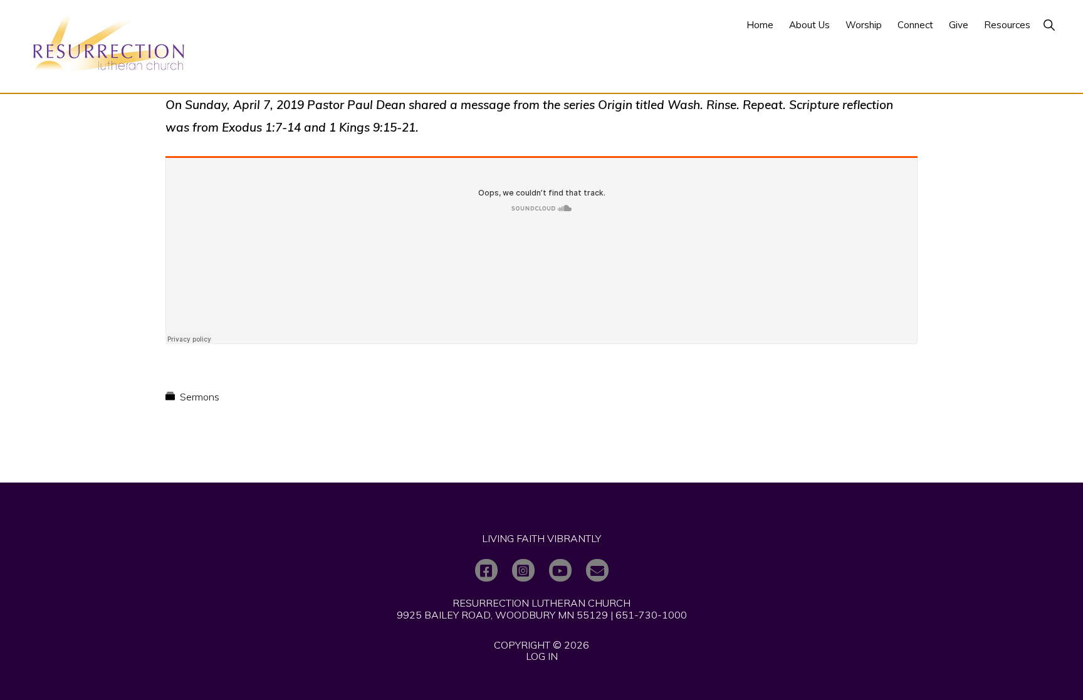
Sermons (199, 396)
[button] (1049, 25)
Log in (542, 656)
